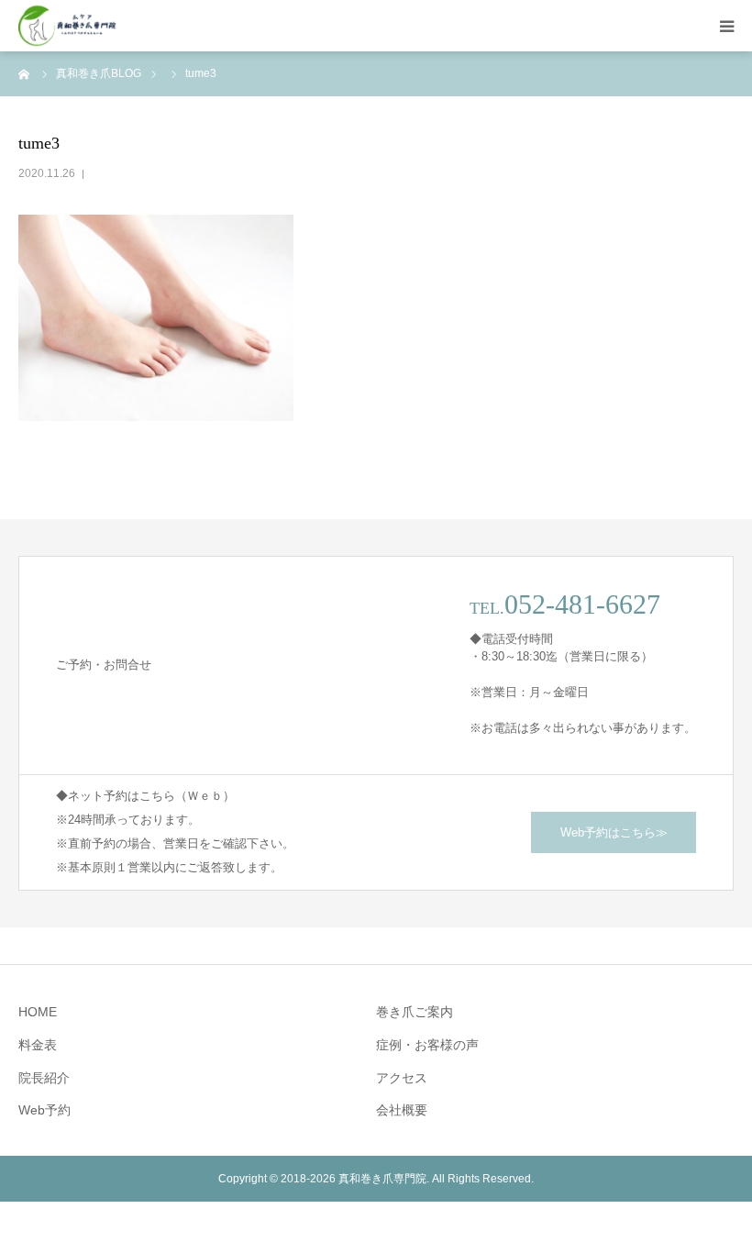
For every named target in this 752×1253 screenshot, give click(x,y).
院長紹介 (44, 1077)
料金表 (37, 1044)
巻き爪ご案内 (414, 1011)
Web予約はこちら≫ (614, 832)
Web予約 (44, 1110)
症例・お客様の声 (427, 1044)
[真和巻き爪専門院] (67, 26)
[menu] (726, 25)
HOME (37, 1011)
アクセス (401, 1077)
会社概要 (401, 1110)
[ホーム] (24, 73)
